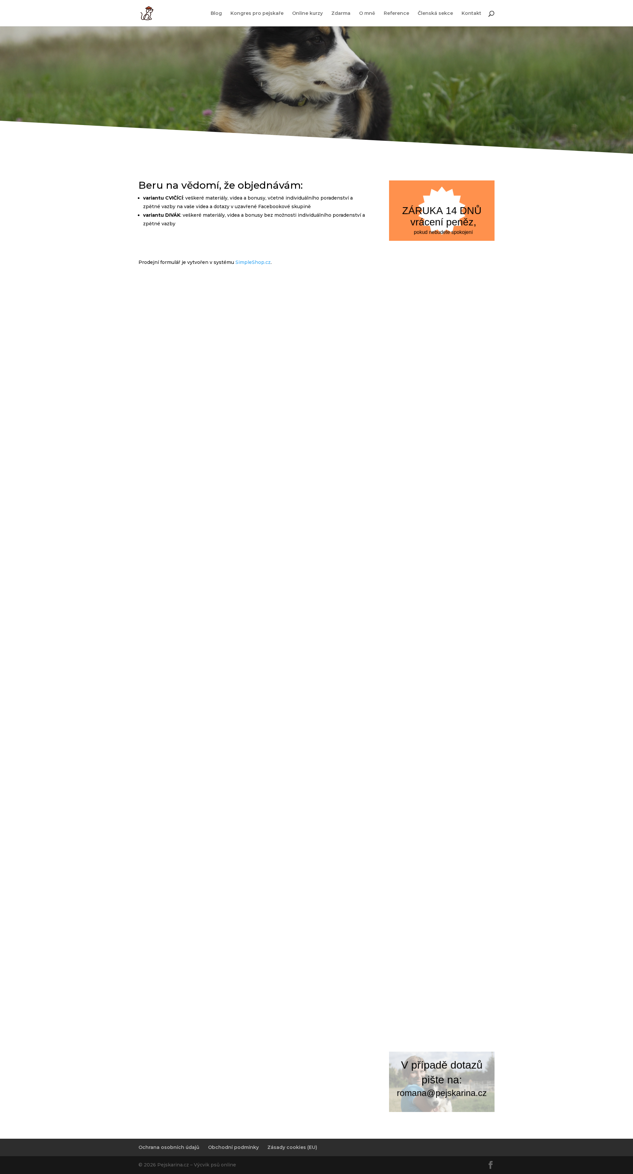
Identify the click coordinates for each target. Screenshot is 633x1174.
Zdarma (340, 13)
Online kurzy (307, 13)
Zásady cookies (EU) (292, 1147)
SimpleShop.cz (253, 262)
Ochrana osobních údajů (168, 1147)
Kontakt (471, 13)
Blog (216, 13)
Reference (396, 13)
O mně (367, 13)
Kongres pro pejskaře (257, 13)
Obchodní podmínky (233, 1147)
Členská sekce (435, 13)
